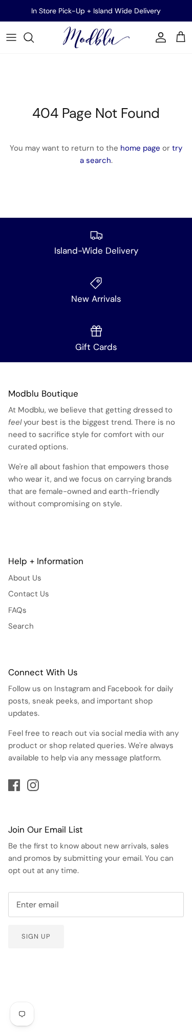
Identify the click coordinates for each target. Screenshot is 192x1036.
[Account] (158, 37)
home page (140, 148)
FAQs (17, 610)
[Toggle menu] (11, 37)
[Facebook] (14, 785)
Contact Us (28, 594)
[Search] (34, 37)
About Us (24, 578)
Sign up (36, 936)
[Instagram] (33, 785)
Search (21, 626)
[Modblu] (96, 37)
